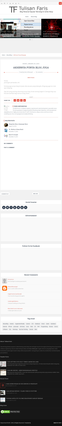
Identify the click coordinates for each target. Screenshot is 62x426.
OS (35, 326)
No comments (39, 72)
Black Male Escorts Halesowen (15, 308)
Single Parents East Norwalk (15, 294)
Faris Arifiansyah (33, 348)
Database (37, 323)
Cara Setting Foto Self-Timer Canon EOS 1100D (23, 362)
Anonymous (11, 279)
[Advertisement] (31, 47)
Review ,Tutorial (26, 31)
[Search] (60, 3)
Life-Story (22, 326)
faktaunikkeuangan (13, 286)
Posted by (26, 72)
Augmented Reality (19, 323)
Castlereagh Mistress (13, 301)
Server (56, 326)
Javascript (16, 326)
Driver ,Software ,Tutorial (50, 31)
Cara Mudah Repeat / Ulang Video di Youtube (21, 391)
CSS (33, 323)
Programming (44, 326)
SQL (10, 329)
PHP (38, 326)
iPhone (10, 326)
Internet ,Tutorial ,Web (8, 31)
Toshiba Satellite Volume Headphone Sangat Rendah (24, 398)
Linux (27, 326)
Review (51, 326)
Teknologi (15, 329)
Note (31, 326)
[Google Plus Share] (21, 100)
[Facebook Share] (15, 100)
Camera (28, 323)
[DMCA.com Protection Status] (10, 413)
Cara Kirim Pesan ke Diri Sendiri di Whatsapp (21, 384)
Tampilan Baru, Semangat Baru (18, 124)
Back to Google (13, 134)
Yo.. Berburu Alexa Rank (16, 129)
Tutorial (31, 329)
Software (5, 329)
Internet (5, 326)
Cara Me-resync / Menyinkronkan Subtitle (22, 370)
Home (26, 16)
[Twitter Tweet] (18, 100)
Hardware (53, 323)
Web (36, 329)
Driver (43, 323)
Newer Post (5, 194)
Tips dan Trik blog (23, 329)
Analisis (12, 323)
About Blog (34, 16)
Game (47, 323)
